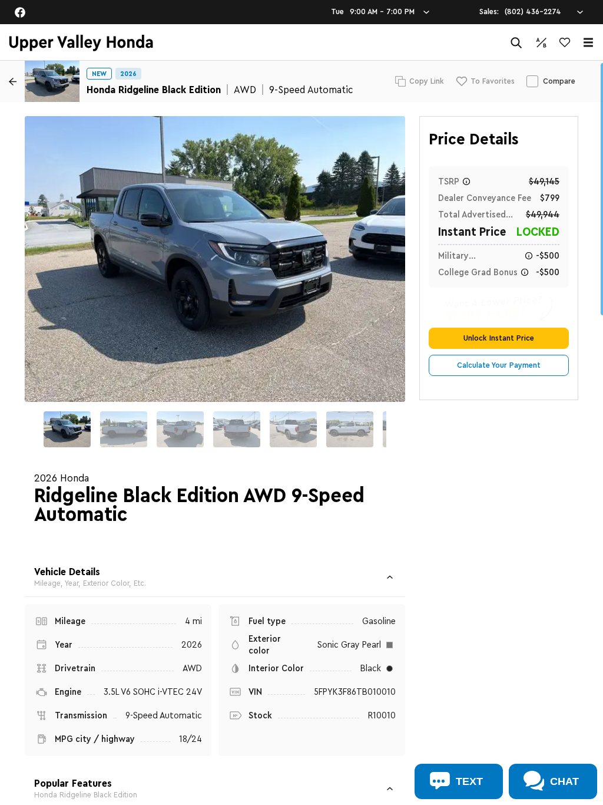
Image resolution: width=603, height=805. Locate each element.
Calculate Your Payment (499, 365)
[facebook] (20, 12)
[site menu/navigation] (588, 42)
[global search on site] (516, 43)
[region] (301, 433)
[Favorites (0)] (565, 42)
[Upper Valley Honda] (81, 42)
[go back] (12, 81)
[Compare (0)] (541, 42)
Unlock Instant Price (498, 338)
